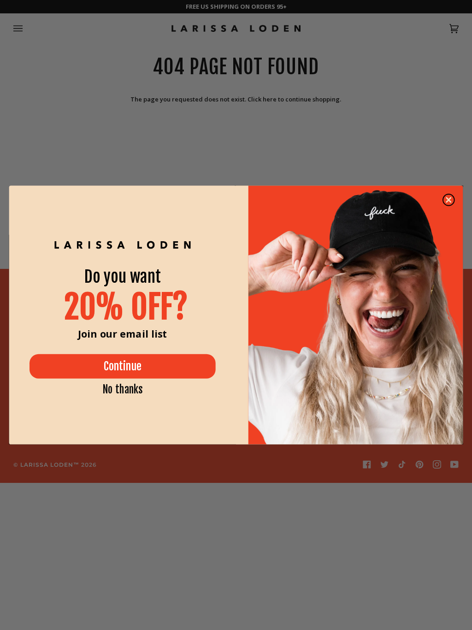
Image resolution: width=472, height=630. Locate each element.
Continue (123, 366)
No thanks (122, 390)
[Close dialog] (448, 200)
